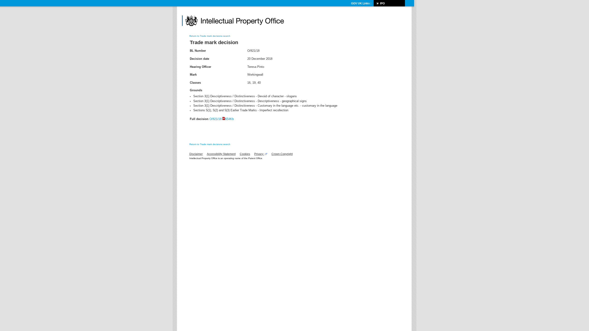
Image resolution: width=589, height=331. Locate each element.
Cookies (245, 154)
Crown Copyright (282, 154)
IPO (382, 3)
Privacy (259, 154)
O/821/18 (221, 119)
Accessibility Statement (221, 154)
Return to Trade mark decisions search (209, 36)
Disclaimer (196, 154)
